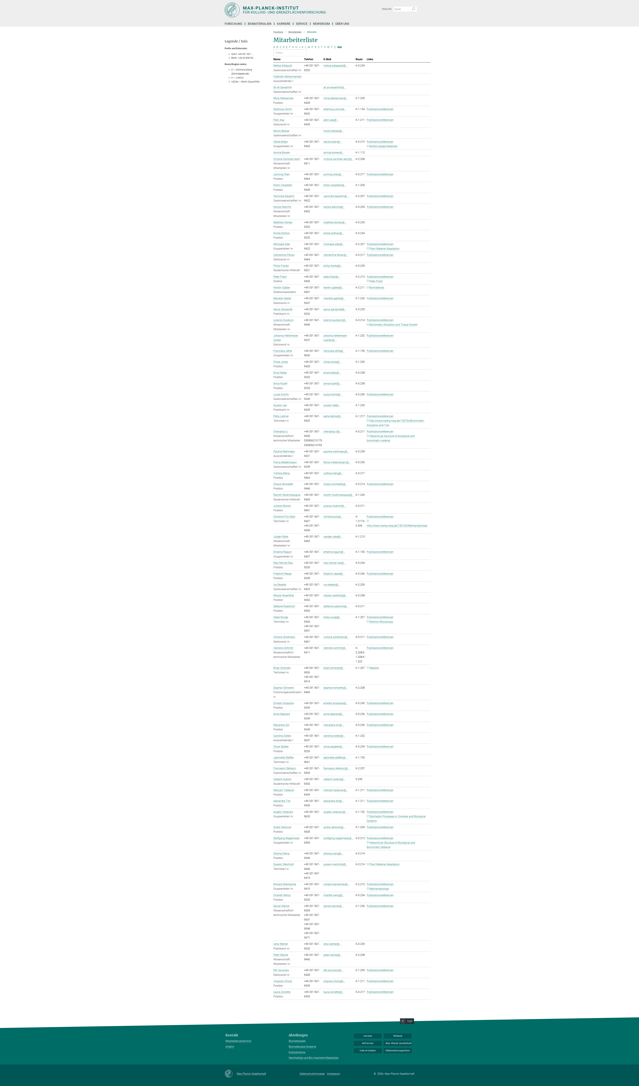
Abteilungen (298, 1035)
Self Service (368, 1043)
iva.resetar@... (331, 584)
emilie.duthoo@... (333, 233)
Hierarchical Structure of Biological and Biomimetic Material (391, 845)
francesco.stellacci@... (336, 768)
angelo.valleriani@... (335, 812)
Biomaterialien (297, 1041)
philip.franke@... (332, 265)
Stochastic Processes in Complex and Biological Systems (396, 818)
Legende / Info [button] (236, 41)
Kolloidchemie (297, 1052)
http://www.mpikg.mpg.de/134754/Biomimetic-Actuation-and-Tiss (396, 423)
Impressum (333, 1073)
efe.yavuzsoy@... (333, 970)
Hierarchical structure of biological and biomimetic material (391, 438)
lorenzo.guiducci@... (335, 320)
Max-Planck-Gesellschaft (399, 1043)
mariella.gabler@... (334, 298)
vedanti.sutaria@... (334, 779)
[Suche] (413, 9)
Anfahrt (229, 1046)
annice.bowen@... (333, 152)
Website (374, 668)
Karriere (283, 23)
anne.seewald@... (333, 714)
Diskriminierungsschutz (398, 1050)
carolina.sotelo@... (334, 735)
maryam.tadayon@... (335, 790)
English (387, 9)
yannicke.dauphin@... (336, 196)
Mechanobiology (379, 888)
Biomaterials (376, 287)
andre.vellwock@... (334, 827)
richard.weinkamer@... (336, 884)
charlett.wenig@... (333, 895)
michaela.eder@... (333, 244)
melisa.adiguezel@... (335, 65)
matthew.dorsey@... (335, 222)
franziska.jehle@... (334, 350)
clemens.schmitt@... (335, 648)
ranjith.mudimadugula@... (338, 494)
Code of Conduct (368, 1050)
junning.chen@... (333, 174)
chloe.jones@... (332, 361)
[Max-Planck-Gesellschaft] (231, 1074)
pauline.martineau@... (336, 451)
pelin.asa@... (331, 120)
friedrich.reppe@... (334, 573)
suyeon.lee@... (331, 405)
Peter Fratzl (376, 281)
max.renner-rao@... (334, 562)
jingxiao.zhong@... (334, 981)
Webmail (397, 1036)
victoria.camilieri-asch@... (338, 159)
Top (409, 1021)
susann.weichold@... (335, 864)
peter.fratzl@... (331, 276)
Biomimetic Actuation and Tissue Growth (393, 324)
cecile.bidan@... (332, 141)
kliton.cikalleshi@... (334, 185)
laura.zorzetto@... (333, 992)
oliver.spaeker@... (333, 746)
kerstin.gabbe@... (333, 287)
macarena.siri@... (333, 725)
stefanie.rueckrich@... (336, 606)
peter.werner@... (332, 954)
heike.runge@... (332, 617)
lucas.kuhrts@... (332, 394)
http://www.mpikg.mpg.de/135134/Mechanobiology (397, 525)
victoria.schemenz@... (336, 637)
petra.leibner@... (332, 416)
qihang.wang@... (333, 853)
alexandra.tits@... (333, 801)
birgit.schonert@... (334, 668)
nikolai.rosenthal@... (335, 595)
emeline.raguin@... (334, 551)
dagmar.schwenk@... (335, 687)
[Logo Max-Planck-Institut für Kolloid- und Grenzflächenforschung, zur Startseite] (287, 9)
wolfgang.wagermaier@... (338, 838)
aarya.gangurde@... (334, 309)
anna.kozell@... (332, 383)
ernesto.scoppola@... (335, 703)
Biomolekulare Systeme (302, 1046)
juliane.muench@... (334, 505)
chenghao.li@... (332, 431)
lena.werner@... (332, 944)
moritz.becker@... (333, 131)
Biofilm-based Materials (383, 146)
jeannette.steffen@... (335, 757)
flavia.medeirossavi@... (337, 462)
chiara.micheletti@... (335, 484)
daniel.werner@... (333, 906)
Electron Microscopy (381, 621)
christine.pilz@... (333, 516)
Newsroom (321, 23)
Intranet (368, 1036)
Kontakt (231, 1035)
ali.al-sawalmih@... (334, 87)
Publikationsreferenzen (380, 109)
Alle (339, 47)
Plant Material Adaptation (384, 248)
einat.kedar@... (332, 372)
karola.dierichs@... (334, 206)
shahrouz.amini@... (334, 109)
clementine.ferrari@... (335, 255)
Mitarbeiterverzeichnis (238, 1041)
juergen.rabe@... (332, 536)
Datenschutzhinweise (312, 1073)
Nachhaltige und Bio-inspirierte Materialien (314, 1057)
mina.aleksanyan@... (335, 98)
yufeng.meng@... (333, 473)
